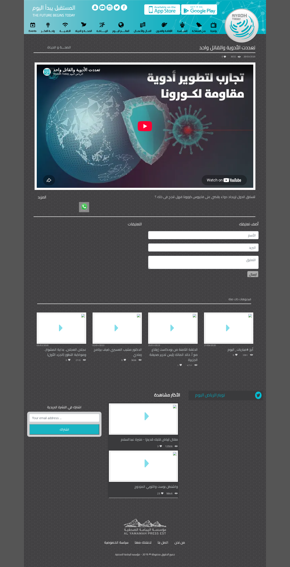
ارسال (253, 274)
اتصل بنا (163, 542)
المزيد (42, 197)
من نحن (180, 542)
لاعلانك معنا (143, 542)
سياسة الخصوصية (116, 542)
